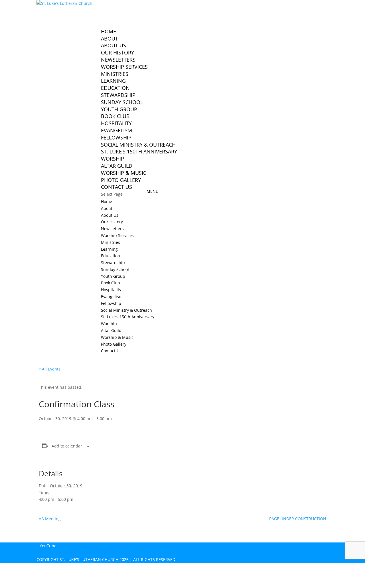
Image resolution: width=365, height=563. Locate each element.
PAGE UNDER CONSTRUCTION (297, 518)
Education (115, 87)
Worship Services (124, 66)
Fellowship (116, 137)
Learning (113, 80)
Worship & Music (123, 172)
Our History (117, 52)
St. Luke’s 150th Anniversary (139, 151)
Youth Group (119, 109)
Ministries (110, 242)
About (106, 208)
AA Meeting (50, 518)
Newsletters (118, 59)
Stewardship (118, 95)
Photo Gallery (113, 344)
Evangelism (116, 130)
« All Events (49, 369)
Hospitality (116, 123)
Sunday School (122, 102)
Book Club (115, 116)
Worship (112, 158)
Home (106, 201)
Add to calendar (67, 446)
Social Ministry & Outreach (138, 144)
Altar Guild (116, 165)
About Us (113, 45)
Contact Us (116, 186)
